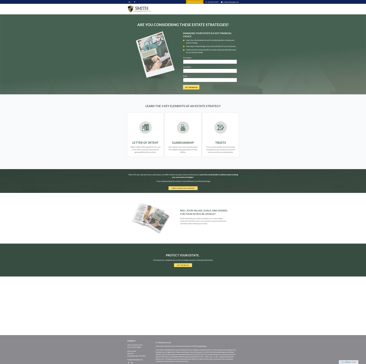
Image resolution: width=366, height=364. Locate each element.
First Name (187, 58)
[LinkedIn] (129, 2)
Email (185, 76)
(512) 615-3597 (213, 2)
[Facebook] (134, 2)
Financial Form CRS (164, 342)
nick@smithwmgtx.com (231, 2)
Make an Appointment (194, 2)
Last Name (187, 67)
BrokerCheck (202, 346)
